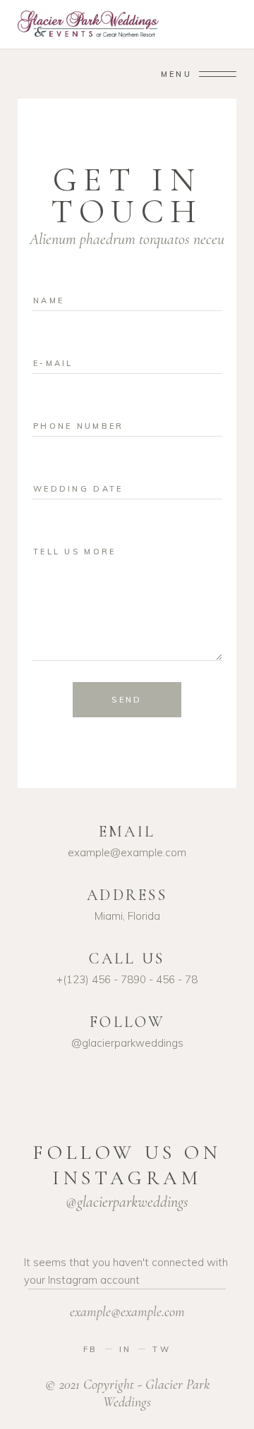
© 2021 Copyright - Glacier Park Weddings (127, 1393)
